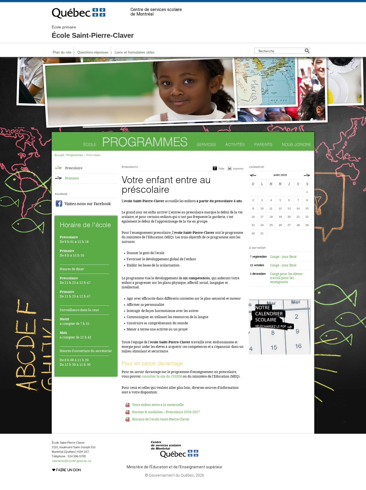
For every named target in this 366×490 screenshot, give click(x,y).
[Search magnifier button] (307, 51)
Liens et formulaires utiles (135, 52)
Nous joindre (296, 144)
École (89, 144)
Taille (221, 168)
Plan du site (62, 52)
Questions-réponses (93, 52)
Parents (263, 144)
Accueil (59, 155)
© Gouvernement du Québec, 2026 (174, 475)
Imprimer (238, 168)
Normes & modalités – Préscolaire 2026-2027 (166, 412)
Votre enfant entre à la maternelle (158, 405)
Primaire (72, 178)
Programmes (145, 141)
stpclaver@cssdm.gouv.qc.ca (71, 460)
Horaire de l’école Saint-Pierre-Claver (160, 419)
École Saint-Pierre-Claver (93, 32)
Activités (235, 144)
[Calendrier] (280, 353)
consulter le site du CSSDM (161, 376)
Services (206, 144)
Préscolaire (73, 168)
